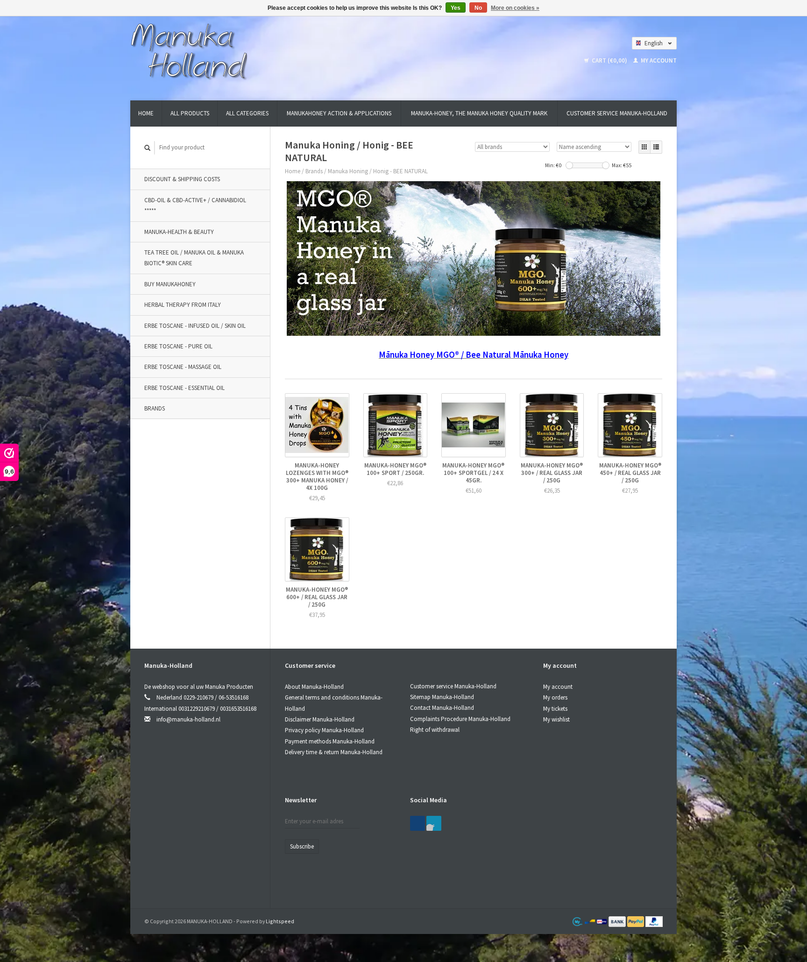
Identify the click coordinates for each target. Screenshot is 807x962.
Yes (455, 8)
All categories (247, 113)
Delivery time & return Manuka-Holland (333, 752)
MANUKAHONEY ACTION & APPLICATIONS (339, 113)
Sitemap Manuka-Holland (442, 697)
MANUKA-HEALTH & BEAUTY (179, 232)
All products (189, 113)
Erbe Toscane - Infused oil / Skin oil (195, 326)
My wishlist (556, 719)
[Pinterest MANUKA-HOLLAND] (433, 823)
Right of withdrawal (435, 730)
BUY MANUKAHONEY (170, 284)
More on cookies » (515, 8)
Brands (154, 408)
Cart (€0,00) (609, 60)
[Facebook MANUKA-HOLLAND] (417, 823)
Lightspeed (280, 921)
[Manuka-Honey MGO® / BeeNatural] (473, 258)
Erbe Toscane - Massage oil (182, 367)
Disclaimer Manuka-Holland (319, 719)
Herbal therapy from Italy (182, 305)
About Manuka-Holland (314, 687)
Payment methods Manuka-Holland (330, 741)
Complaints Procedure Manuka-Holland (460, 719)
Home (146, 113)
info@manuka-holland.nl (188, 719)
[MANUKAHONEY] (188, 51)
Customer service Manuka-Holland (616, 113)
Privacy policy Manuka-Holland (324, 730)
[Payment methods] (618, 921)
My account (658, 60)
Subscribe (302, 846)
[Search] (148, 148)
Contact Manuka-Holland (442, 708)
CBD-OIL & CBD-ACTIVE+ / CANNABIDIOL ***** (195, 205)
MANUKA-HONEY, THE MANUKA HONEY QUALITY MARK (479, 113)
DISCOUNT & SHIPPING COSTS (182, 179)
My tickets (555, 709)
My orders (555, 697)
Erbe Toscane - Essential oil (184, 388)
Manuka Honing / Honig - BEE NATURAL (378, 171)
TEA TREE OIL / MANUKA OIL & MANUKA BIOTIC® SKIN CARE (194, 257)
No (478, 8)
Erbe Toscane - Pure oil (178, 346)
